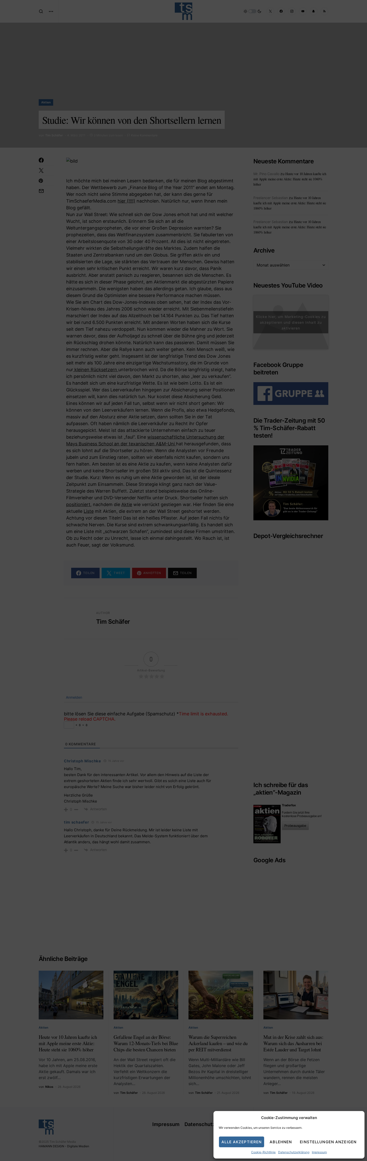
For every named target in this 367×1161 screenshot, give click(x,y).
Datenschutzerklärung (293, 1152)
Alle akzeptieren (241, 1142)
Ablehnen (281, 1142)
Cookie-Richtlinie (263, 1152)
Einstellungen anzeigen (328, 1142)
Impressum (319, 1152)
